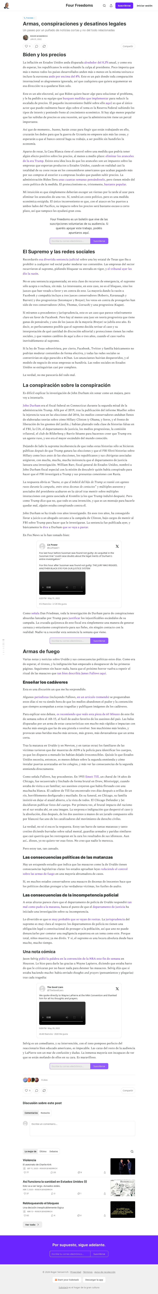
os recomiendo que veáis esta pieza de (81, 714)
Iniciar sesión (144, 5)
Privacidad (75, 1272)
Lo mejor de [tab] (30, 1151)
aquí (108, 103)
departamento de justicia (109, 907)
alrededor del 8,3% (96, 62)
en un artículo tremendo (92, 697)
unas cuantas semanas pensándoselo (81, 179)
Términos (88, 1272)
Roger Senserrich (39, 36)
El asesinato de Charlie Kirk (37, 1164)
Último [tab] (43, 1151)
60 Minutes (113, 714)
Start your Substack (68, 1279)
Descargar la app (94, 1279)
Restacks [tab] (45, 1113)
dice (46, 527)
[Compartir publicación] (111, 5)
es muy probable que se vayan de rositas (74, 919)
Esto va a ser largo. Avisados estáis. (41, 1185)
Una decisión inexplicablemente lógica (43, 1207)
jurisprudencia (116, 919)
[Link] (18, 54)
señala (35, 613)
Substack (63, 1287)
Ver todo (30, 1224)
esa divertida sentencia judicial (59, 259)
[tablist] (37, 1113)
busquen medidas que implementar (85, 98)
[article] (79, 1166)
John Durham (31, 405)
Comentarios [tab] (31, 1113)
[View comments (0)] (37, 46)
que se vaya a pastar (75, 527)
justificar (75, 618)
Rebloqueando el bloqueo (41, 1203)
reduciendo (107, 869)
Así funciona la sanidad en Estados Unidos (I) (55, 1181)
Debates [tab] (54, 1151)
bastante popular (115, 184)
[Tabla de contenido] (3, 647)
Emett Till (92, 776)
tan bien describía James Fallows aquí (81, 673)
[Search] (104, 5)
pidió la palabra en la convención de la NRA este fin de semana (79, 959)
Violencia (29, 1160)
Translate (29, 18)
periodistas (42, 697)
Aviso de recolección (104, 1272)
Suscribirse (124, 5)
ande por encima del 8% (64, 76)
